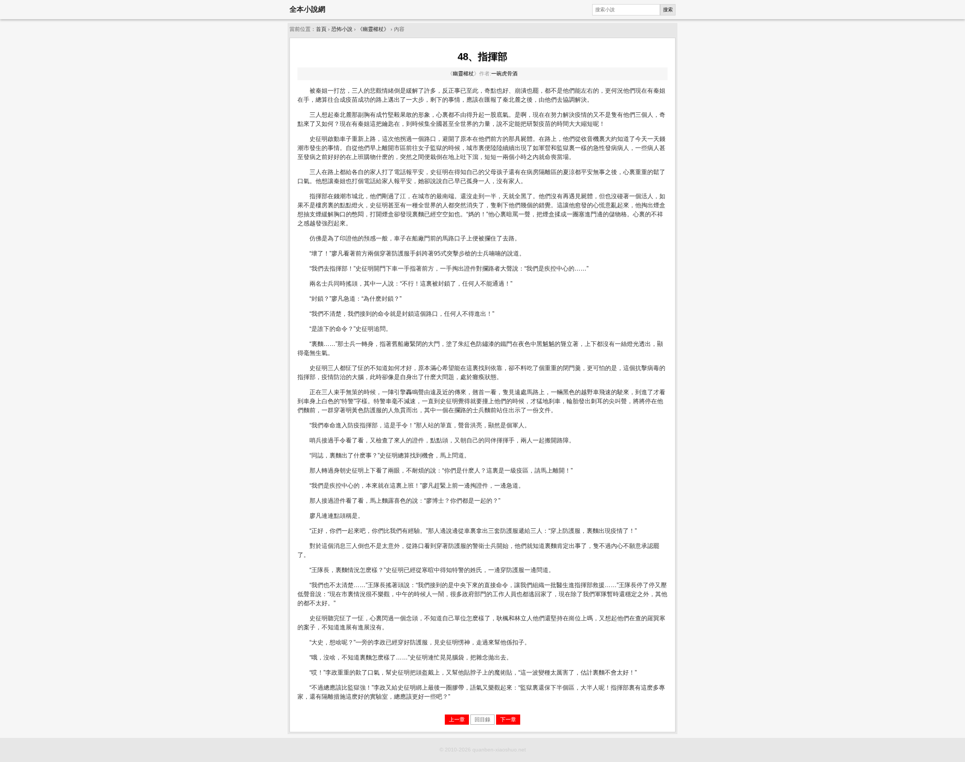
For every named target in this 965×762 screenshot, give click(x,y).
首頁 (321, 29)
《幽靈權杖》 (373, 29)
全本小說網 (307, 9)
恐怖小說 (341, 29)
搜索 (668, 9)
